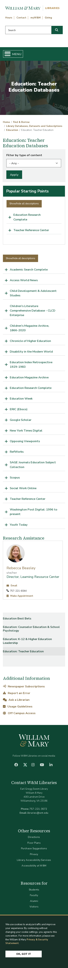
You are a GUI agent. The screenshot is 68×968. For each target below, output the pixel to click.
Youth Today (19, 525)
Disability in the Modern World (31, 351)
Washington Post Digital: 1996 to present (33, 511)
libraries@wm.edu (37, 813)
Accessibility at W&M (34, 865)
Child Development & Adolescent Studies (33, 293)
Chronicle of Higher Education (30, 341)
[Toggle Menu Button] (6, 54)
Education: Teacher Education (23, 651)
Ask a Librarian (18, 700)
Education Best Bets (17, 618)
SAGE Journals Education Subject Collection (33, 464)
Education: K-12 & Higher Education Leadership (27, 641)
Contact (21, 17)
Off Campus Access (21, 713)
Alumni (34, 901)
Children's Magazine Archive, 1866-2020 (29, 328)
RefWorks (17, 452)
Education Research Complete (27, 217)
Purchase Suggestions (34, 848)
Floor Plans (34, 843)
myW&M (35, 17)
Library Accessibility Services (34, 860)
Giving (48, 17)
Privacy (34, 854)
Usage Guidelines (19, 706)
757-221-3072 (38, 809)
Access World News (24, 280)
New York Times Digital (26, 430)
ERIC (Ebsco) (18, 409)
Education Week (21, 398)
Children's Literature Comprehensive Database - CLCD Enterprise (32, 310)
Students (34, 889)
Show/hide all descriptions (24, 203)
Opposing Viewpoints (25, 441)
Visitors (34, 906)
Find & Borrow (21, 122)
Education (12, 130)
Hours (8, 17)
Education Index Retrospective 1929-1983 (31, 364)
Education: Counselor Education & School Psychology (31, 629)
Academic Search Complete (29, 269)
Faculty (34, 895)
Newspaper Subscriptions (26, 686)
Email (13, 585)
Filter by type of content (24, 155)
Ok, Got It (23, 954)
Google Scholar (20, 420)
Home (6, 122)
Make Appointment (21, 596)
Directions (34, 837)
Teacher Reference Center (31, 230)
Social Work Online (23, 488)
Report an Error (18, 693)
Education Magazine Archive (29, 377)
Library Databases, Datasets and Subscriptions (34, 126)
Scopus (15, 477)
